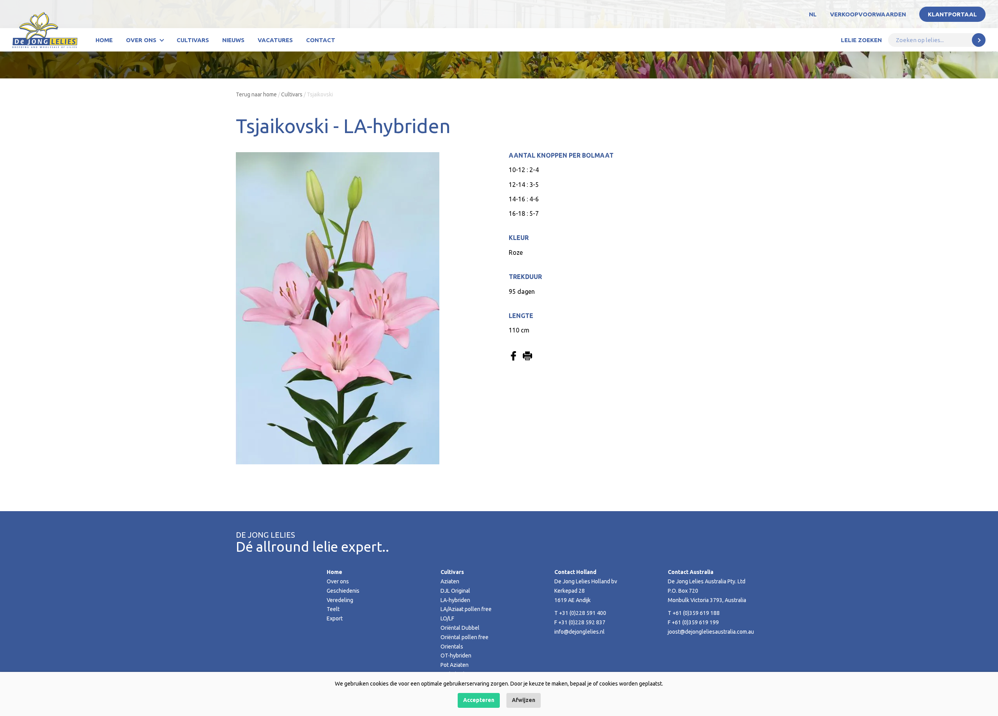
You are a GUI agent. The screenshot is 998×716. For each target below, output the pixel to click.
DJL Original (455, 591)
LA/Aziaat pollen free (466, 609)
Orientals (452, 646)
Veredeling (340, 600)
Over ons (141, 40)
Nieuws (233, 40)
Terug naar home (256, 94)
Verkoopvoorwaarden (868, 14)
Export (335, 618)
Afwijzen (523, 700)
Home (104, 40)
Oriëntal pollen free (464, 637)
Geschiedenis (343, 591)
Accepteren (478, 700)
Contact (320, 40)
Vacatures (275, 40)
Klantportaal (952, 14)
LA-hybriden (455, 600)
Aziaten (450, 581)
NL (813, 14)
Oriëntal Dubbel (460, 628)
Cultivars (193, 40)
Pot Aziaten (455, 665)
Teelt (333, 609)
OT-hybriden (456, 655)
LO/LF (447, 618)
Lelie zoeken (861, 40)
